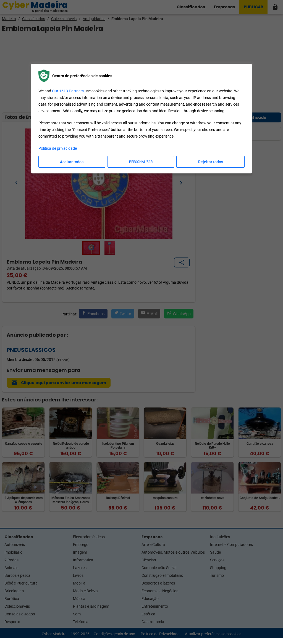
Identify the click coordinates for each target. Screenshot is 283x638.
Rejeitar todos (210, 162)
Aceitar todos (71, 162)
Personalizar (141, 162)
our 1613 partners (68, 91)
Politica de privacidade (57, 148)
